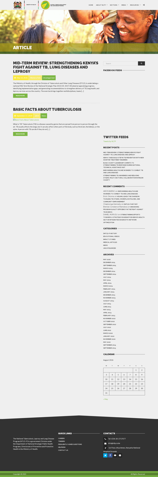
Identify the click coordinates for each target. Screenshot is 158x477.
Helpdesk (61, 447)
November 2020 (109, 339)
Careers (61, 438)
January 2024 (108, 292)
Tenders (61, 441)
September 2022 (109, 324)
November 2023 (109, 298)
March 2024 (108, 286)
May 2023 (107, 309)
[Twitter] (105, 455)
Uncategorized (109, 248)
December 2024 (109, 271)
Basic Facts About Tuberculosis (47, 109)
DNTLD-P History (131, 204)
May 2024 (107, 280)
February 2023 (109, 315)
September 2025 (109, 265)
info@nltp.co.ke (114, 443)
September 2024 (109, 274)
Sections (113, 5)
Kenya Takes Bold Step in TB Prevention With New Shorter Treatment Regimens (123, 159)
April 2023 (107, 312)
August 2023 (108, 301)
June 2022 (107, 330)
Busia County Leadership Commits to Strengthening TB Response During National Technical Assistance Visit (121, 165)
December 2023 (109, 295)
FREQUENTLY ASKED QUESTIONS (70, 444)
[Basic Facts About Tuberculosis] (26, 119)
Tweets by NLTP (109, 141)
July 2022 (107, 327)
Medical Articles (110, 242)
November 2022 (109, 318)
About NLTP (101, 5)
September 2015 (109, 348)
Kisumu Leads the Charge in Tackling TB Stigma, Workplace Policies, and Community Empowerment (121, 199)
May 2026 (107, 259)
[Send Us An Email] (120, 455)
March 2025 (108, 268)
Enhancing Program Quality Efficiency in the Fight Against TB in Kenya (123, 209)
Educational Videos (111, 236)
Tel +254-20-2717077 (117, 439)
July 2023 (107, 304)
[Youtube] (115, 455)
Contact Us (63, 450)
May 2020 (107, 342)
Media (123, 5)
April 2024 (107, 283)
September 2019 (109, 345)
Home (91, 5)
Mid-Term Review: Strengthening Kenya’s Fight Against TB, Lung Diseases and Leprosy (55, 67)
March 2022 (108, 333)
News (105, 245)
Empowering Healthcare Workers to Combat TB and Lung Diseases (123, 171)
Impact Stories (109, 239)
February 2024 (109, 289)
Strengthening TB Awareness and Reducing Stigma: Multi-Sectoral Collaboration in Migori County (123, 178)
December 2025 (109, 262)
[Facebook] (110, 455)
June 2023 (107, 307)
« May (105, 399)
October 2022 (109, 321)
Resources (134, 5)
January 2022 (108, 336)
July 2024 (107, 277)
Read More (20, 96)
